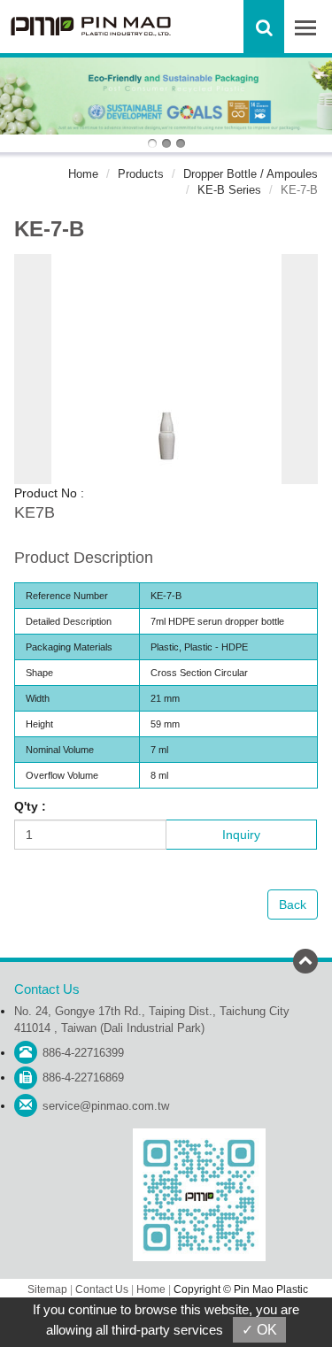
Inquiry (241, 834)
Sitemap (47, 1289)
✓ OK (259, 1329)
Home (83, 174)
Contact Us (101, 1289)
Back (292, 904)
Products (141, 174)
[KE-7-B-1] (166, 368)
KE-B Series (229, 189)
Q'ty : (30, 806)
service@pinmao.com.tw (105, 1105)
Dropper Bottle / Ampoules (250, 174)
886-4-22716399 (83, 1052)
